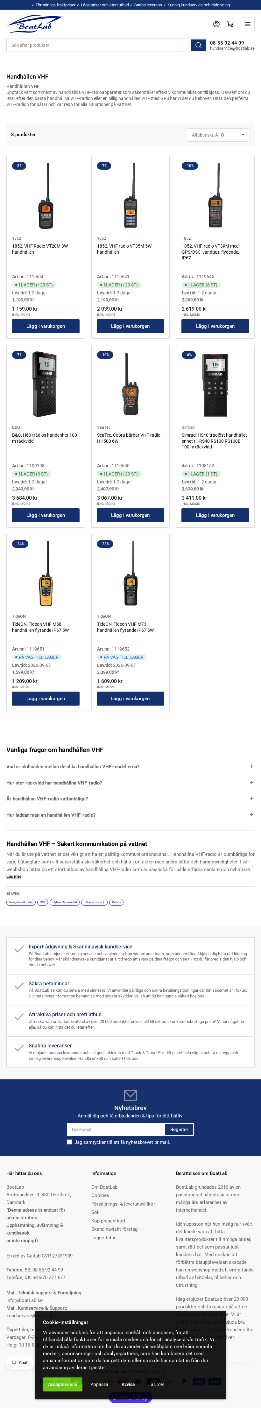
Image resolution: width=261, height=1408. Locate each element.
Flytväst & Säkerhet (65, 902)
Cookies (100, 1195)
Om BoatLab (104, 1187)
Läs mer (156, 1384)
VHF (43, 902)
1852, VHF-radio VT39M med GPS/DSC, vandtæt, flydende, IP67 (210, 251)
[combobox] (106, 45)
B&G (16, 427)
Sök (95, 1212)
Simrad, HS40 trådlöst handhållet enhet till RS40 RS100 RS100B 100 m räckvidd (214, 441)
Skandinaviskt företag (114, 1229)
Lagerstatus (103, 1238)
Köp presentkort (108, 1221)
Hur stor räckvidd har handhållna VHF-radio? (54, 783)
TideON (19, 616)
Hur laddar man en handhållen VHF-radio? (50, 815)
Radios (116, 902)
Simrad (188, 427)
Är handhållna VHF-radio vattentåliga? (47, 799)
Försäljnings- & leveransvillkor (123, 1204)
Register (179, 1129)
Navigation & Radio (21, 902)
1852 (16, 238)
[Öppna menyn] (248, 24)
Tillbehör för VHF (94, 902)
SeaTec (104, 427)
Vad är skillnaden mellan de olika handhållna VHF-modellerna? (72, 767)
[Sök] (199, 45)
